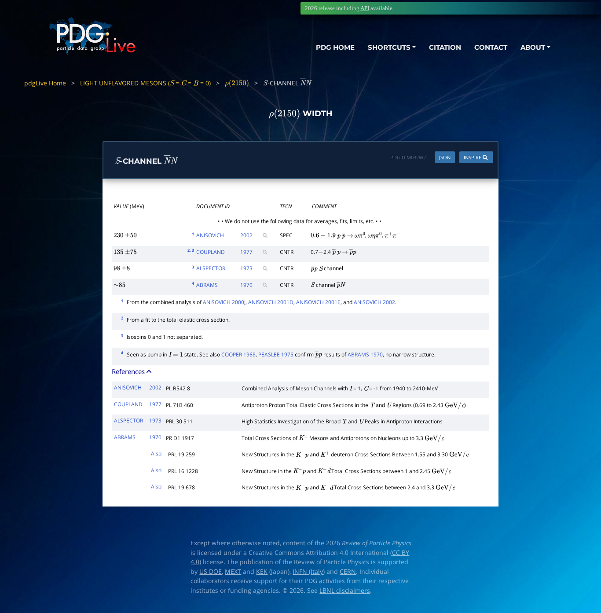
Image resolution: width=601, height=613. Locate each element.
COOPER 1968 (238, 354)
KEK (262, 572)
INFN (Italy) (309, 572)
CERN (348, 572)
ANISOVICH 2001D (270, 302)
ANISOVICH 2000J (224, 302)
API (364, 8)
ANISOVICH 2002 (374, 302)
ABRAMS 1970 (365, 354)
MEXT (233, 572)
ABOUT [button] (532, 47)
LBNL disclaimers (344, 591)
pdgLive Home (45, 83)
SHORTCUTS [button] (389, 47)
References (129, 371)
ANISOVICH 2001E (318, 302)
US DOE (210, 572)
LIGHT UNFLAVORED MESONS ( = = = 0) (145, 83)
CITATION (445, 47)
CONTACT (490, 47)
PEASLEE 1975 (275, 354)
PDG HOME (335, 47)
